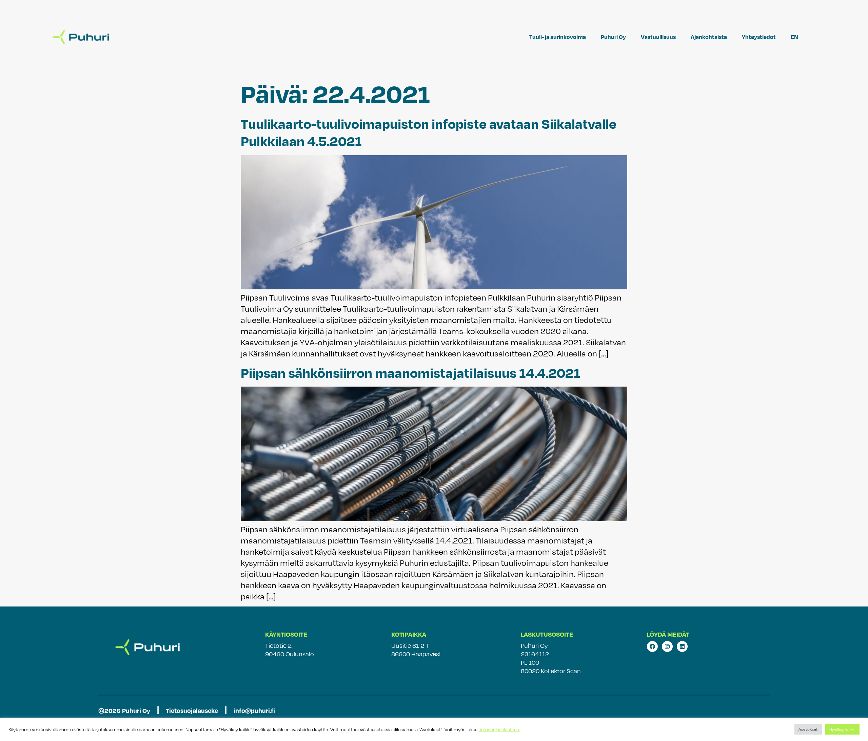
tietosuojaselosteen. (499, 729)
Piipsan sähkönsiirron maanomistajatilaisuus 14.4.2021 (410, 372)
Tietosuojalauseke (192, 710)
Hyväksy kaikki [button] (842, 729)
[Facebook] (652, 646)
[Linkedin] (682, 646)
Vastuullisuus (658, 36)
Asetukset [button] (808, 729)
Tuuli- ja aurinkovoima (557, 36)
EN (794, 36)
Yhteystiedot (759, 36)
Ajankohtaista (709, 36)
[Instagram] (667, 646)
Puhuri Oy (613, 36)
